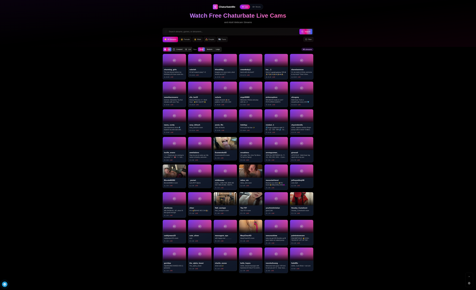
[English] (469, 283)
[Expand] (469, 276)
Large (218, 49)
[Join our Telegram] (4, 284)
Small (201, 49)
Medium (209, 49)
